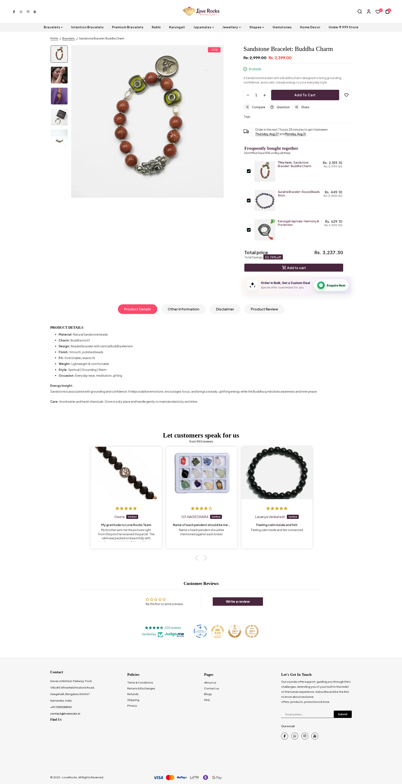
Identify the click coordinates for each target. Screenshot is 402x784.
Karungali (177, 27)
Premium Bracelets (127, 27)
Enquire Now (336, 285)
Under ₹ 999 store (343, 27)
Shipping (133, 700)
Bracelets (52, 27)
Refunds (133, 694)
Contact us (211, 688)
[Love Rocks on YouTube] (35, 11)
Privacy (132, 705)
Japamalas (202, 27)
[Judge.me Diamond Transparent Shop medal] (200, 631)
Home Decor (310, 27)
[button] (198, 558)
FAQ (207, 700)
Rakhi (156, 27)
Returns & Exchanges (141, 688)
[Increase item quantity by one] (264, 95)
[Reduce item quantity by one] (248, 95)
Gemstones (282, 27)
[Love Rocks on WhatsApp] (21, 11)
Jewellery (230, 27)
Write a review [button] (238, 601)
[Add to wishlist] (346, 95)
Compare (258, 107)
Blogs (208, 694)
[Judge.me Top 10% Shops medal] (234, 631)
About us (210, 682)
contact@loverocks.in (65, 713)
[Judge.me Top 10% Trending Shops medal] (252, 631)
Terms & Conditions (140, 682)
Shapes (255, 27)
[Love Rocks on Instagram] (28, 11)
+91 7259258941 (61, 707)
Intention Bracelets (87, 27)
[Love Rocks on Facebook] (14, 11)
